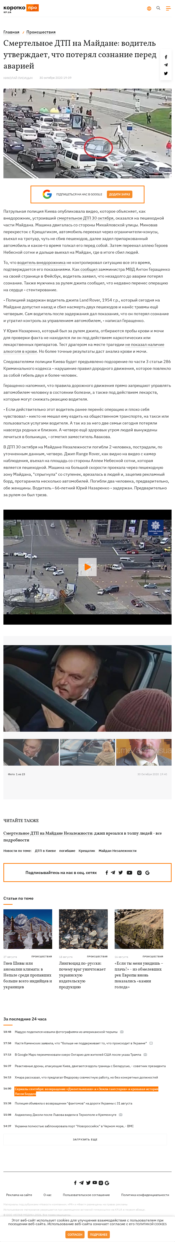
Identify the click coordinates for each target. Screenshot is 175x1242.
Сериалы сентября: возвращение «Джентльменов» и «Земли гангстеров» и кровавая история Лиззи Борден (86, 1091)
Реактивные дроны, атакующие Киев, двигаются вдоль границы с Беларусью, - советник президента (90, 1066)
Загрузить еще (85, 1139)
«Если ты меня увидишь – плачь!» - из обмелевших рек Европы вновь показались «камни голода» (139, 975)
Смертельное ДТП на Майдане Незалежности (47, 834)
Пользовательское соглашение (86, 1195)
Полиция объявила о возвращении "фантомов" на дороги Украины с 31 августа (73, 1103)
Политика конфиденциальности (145, 1195)
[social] (107, 872)
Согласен (75, 1235)
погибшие (67, 850)
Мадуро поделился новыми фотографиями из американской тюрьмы (66, 1032)
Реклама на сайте (19, 1195)
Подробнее (99, 1235)
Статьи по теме (18, 898)
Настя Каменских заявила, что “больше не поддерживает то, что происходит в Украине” (81, 1043)
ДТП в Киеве (45, 850)
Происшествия (41, 956)
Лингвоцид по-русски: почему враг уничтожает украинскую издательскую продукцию (82, 975)
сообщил (89, 269)
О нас (47, 1195)
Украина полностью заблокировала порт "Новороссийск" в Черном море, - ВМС (74, 1126)
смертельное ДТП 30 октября (85, 218)
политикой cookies (151, 1224)
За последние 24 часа (24, 1019)
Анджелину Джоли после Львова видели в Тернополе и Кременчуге (65, 1115)
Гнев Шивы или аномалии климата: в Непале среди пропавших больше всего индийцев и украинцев (27, 975)
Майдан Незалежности (117, 850)
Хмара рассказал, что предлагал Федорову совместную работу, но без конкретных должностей (86, 1077)
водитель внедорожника (41, 262)
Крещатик (87, 850)
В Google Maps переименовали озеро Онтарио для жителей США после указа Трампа (78, 1055)
